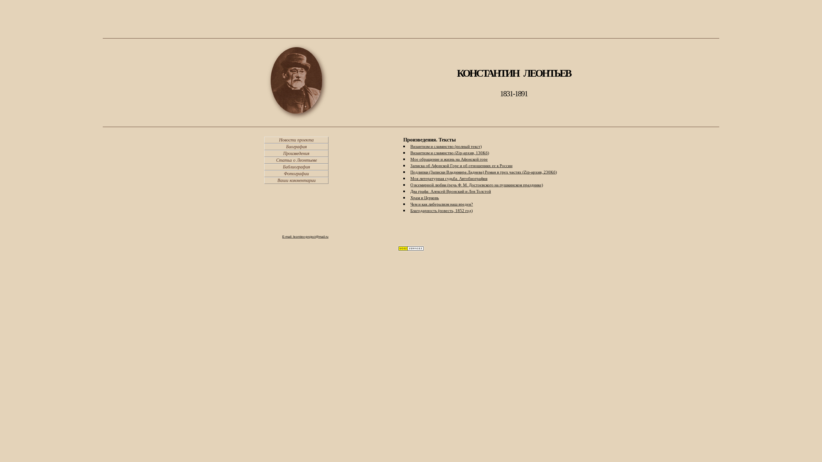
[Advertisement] (411, 20)
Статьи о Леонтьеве (296, 160)
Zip (472, 152)
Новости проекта (296, 140)
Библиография (296, 167)
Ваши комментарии (296, 180)
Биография (296, 146)
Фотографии (296, 173)
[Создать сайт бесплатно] (411, 249)
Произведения (296, 153)
